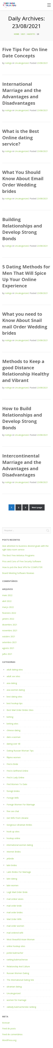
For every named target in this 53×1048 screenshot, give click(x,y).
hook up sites (13, 831)
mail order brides (15, 912)
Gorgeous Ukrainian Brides (19, 824)
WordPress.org (9, 1040)
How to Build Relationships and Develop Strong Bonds (22, 417)
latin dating (12, 878)
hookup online (13, 838)
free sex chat (13, 811)
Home (16, 34)
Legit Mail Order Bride (17, 892)
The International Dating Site (20, 979)
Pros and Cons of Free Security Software (21, 561)
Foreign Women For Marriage (21, 804)
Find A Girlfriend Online (17, 770)
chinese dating (13, 730)
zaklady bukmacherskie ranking (21, 1007)
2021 (23, 34)
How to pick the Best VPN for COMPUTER (22, 567)
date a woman (13, 737)
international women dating (20, 845)
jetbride (10, 858)
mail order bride (14, 905)
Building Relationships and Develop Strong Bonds (22, 228)
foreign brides (13, 791)
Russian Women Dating (18, 973)
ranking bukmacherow (17, 959)
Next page (37, 507)
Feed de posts (9, 1028)
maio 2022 (7, 595)
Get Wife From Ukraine (17, 818)
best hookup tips (15, 703)
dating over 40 (13, 743)
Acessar (6, 1022)
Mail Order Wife (14, 919)
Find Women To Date (17, 784)
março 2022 (8, 607)
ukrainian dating (14, 986)
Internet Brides (14, 851)
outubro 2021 (8, 636)
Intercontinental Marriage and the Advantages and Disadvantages (21, 465)
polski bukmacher (15, 952)
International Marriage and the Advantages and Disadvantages (21, 93)
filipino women (14, 757)
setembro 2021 (9, 642)
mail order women (15, 925)
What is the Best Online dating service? (20, 137)
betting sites (12, 723)
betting (10, 717)
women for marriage (16, 1000)
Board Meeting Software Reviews (18, 573)
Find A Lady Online (15, 777)
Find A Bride (12, 764)
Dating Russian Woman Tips (20, 750)
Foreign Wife (13, 797)
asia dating (12, 683)
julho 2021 (7, 654)
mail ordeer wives (15, 899)
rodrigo (8, 63)
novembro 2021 (9, 630)
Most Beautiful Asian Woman (21, 939)
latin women (12, 885)
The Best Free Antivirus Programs (18, 555)
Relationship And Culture (18, 966)
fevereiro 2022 (9, 613)
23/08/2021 (42, 63)
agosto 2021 (8, 648)
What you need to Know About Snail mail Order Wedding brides (24, 323)
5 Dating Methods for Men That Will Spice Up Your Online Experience (26, 276)
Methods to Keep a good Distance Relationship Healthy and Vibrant (25, 370)
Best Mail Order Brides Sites (20, 710)
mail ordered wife (15, 932)
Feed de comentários (12, 1034)
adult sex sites (13, 676)
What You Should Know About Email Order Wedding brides (22, 181)
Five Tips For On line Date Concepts (24, 52)
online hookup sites (16, 946)
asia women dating (16, 689)
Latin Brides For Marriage (19, 872)
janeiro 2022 (8, 618)
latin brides (12, 865)
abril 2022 (6, 601)
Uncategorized (22, 63)
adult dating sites (15, 669)
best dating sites (14, 696)
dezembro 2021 (9, 624)
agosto (31, 34)
